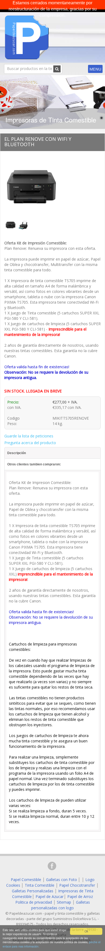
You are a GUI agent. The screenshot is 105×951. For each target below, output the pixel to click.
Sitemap (64, 902)
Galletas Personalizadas (32, 890)
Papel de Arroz (80, 896)
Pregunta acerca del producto (30, 442)
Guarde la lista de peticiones (28, 435)
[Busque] (57, 68)
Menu (95, 69)
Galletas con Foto (61, 879)
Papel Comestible (26, 879)
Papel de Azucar (50, 896)
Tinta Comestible (39, 885)
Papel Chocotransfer (77, 885)
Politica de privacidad (33, 902)
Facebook (52, 866)
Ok (86, 931)
